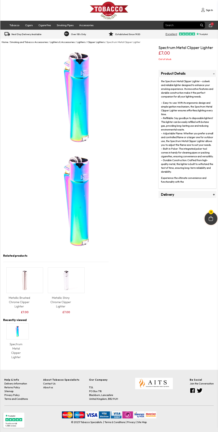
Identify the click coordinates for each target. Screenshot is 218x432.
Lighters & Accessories (62, 42)
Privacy (131, 422)
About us (48, 387)
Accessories (86, 25)
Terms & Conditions (114, 422)
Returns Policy (12, 387)
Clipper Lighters (96, 42)
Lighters (81, 42)
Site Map (142, 422)
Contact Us (49, 383)
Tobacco (14, 25)
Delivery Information (15, 383)
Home (5, 42)
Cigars (29, 25)
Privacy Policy (12, 395)
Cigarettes (44, 25)
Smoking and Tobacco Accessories (29, 42)
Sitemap (9, 391)
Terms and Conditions (16, 398)
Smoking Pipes (65, 25)
